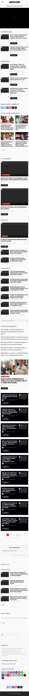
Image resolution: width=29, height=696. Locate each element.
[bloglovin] (8, 675)
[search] (26, 2)
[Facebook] (16, 107)
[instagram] (7, 107)
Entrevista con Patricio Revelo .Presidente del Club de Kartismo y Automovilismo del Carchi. (18, 259)
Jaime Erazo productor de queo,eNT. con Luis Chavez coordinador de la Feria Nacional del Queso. (18, 304)
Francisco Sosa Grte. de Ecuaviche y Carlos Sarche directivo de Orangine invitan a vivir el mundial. (18, 252)
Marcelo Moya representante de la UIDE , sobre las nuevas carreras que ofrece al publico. (18, 36)
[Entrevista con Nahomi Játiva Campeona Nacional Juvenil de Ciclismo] (14, 230)
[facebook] (2, 107)
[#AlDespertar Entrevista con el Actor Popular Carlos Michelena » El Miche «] (21, 119)
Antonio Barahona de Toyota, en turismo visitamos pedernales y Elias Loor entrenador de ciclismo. (19, 288)
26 (27, 385)
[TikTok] (13, 107)
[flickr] (19, 672)
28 (27, 243)
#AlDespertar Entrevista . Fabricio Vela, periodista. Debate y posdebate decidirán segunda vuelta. (21, 144)
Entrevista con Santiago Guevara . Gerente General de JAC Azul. (19, 78)
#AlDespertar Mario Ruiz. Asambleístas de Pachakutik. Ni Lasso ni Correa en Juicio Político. (7, 144)
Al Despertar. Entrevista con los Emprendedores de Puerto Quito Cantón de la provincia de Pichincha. (12, 332)
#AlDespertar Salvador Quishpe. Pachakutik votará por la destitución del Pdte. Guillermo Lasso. (7, 127)
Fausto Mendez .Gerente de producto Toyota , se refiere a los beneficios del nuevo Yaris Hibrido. (18, 67)
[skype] (22, 672)
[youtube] (10, 107)
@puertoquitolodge (5, 329)
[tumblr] (16, 672)
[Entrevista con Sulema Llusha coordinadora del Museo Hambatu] (14, 196)
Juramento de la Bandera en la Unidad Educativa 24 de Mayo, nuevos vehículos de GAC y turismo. (19, 296)
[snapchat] (25, 672)
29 (27, 182)
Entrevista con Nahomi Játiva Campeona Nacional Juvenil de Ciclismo (14, 240)
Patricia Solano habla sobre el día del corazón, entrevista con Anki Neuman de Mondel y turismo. (19, 311)
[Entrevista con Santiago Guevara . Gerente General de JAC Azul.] (5, 79)
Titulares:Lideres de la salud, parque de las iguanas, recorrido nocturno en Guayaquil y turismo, (19, 280)
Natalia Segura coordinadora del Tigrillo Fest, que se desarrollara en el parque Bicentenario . (14, 381)
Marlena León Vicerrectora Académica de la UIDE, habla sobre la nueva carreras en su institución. (14, 179)
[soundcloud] (14, 675)
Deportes (4, 236)
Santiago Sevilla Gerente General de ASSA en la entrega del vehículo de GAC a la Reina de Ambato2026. (19, 91)
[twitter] (5, 107)
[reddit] (19, 675)
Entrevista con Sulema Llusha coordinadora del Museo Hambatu (14, 207)
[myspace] (3, 675)
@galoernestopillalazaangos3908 (8, 337)
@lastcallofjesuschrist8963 (6, 342)
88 (17, 535)
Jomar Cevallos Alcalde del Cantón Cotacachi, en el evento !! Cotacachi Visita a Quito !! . (9, 427)
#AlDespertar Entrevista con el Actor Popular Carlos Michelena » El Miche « (21, 127)
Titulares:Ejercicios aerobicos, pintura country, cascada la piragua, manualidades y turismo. (19, 273)
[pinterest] (8, 672)
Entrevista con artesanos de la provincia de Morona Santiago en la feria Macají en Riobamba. (9, 505)
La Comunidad (5, 174)
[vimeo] (16, 675)
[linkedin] (14, 672)
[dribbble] (11, 675)
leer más (14, 43)
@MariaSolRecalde (5, 353)
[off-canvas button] (3, 2)
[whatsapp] (22, 675)
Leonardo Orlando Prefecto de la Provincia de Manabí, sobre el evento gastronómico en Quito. (19, 48)
